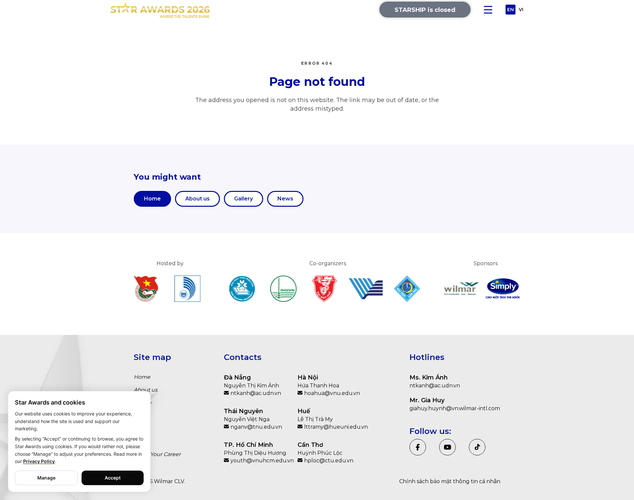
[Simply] (502, 288)
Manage (46, 478)
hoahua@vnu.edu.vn (332, 393)
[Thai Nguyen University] (242, 288)
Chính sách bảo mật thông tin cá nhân (449, 481)
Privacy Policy (39, 461)
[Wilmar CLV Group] (461, 288)
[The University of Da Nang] (187, 288)
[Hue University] (324, 288)
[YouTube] (447, 447)
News (285, 199)
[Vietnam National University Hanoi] (283, 288)
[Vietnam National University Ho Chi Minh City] (365, 288)
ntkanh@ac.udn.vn (255, 393)
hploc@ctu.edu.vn (328, 460)
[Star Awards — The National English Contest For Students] (160, 10)
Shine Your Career (157, 454)
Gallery (243, 199)
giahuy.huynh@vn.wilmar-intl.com (454, 408)
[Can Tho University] (407, 288)
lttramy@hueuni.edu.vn (335, 427)
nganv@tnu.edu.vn (256, 427)
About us (197, 199)
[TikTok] (477, 447)
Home (152, 199)
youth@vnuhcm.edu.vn (261, 460)
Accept (113, 478)
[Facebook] (417, 447)
